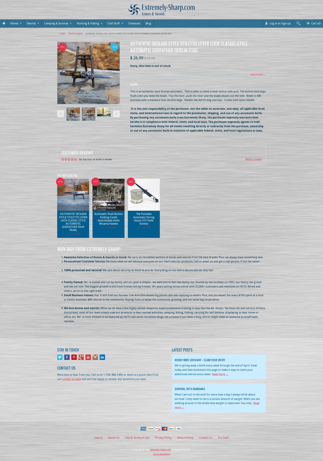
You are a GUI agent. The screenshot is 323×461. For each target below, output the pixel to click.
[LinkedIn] (102, 357)
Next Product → (258, 74)
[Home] (4, 23)
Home (62, 34)
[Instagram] (95, 357)
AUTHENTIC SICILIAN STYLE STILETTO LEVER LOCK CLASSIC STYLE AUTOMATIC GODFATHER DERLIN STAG (129, 34)
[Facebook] (67, 357)
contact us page (71, 379)
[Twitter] (60, 357)
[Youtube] (88, 357)
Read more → (220, 374)
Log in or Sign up (280, 23)
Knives (14, 23)
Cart (315, 23)
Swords (31, 23)
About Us (113, 437)
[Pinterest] (74, 357)
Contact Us (205, 437)
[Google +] (81, 357)
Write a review (253, 159)
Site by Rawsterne (161, 454)
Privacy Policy (163, 437)
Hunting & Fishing (88, 23)
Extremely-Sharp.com (160, 449)
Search (98, 437)
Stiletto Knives (75, 34)
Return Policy (185, 437)
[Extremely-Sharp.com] (161, 8)
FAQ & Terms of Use (137, 437)
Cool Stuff (113, 23)
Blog (148, 23)
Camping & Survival (56, 23)
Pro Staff (223, 437)
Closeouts (134, 23)
